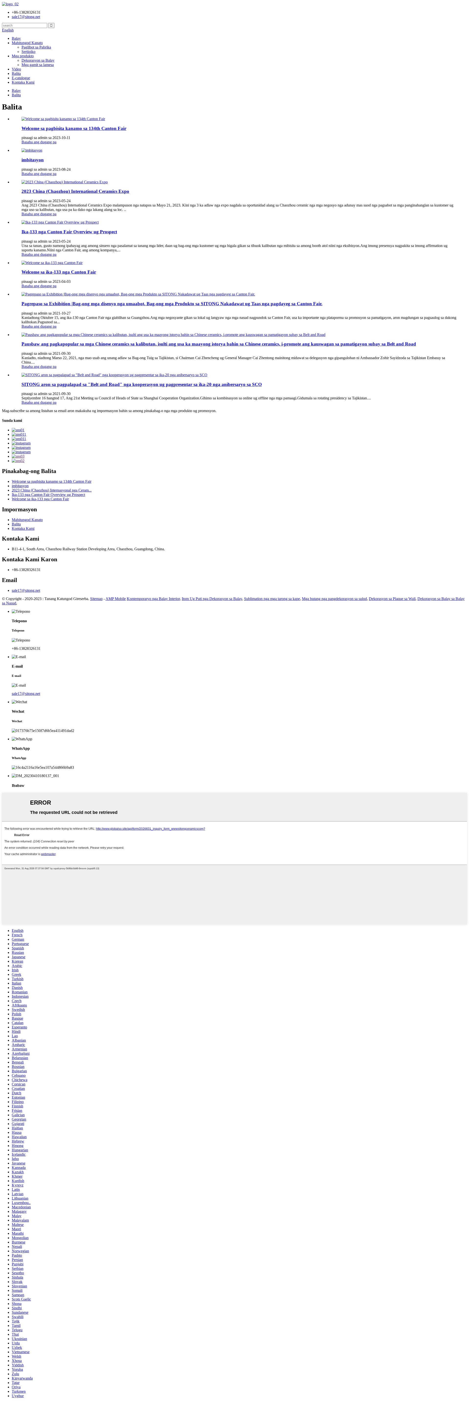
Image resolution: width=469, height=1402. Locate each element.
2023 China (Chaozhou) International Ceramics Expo (75, 191)
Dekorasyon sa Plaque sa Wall (392, 599)
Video (16, 69)
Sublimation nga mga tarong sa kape (272, 599)
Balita (16, 73)
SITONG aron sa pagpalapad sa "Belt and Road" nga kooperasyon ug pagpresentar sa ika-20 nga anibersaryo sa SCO (141, 384)
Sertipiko (28, 51)
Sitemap (96, 599)
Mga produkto (23, 56)
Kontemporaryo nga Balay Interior (153, 599)
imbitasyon (32, 159)
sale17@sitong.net (26, 590)
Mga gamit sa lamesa (37, 65)
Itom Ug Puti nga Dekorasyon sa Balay (212, 599)
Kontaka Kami (23, 82)
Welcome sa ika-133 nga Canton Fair (58, 272)
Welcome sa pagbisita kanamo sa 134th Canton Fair (73, 128)
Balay (16, 38)
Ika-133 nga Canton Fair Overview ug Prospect (69, 231)
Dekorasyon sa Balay (37, 60)
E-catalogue (21, 78)
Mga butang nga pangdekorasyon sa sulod (334, 599)
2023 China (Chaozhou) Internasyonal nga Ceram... (52, 490)
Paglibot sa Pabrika (36, 47)
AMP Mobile (116, 599)
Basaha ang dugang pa (38, 142)
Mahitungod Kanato (27, 43)
